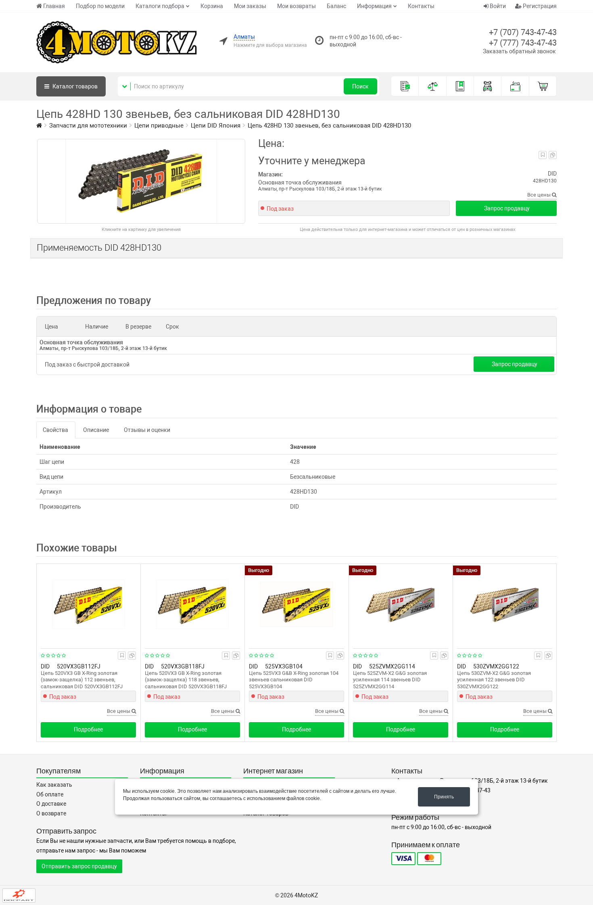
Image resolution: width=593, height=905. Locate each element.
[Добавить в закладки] (543, 155)
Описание (96, 430)
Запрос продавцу (507, 208)
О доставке (51, 803)
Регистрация (539, 6)
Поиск (360, 86)
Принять (444, 797)
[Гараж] (487, 86)
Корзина (211, 6)
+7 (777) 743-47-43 (523, 43)
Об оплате (49, 794)
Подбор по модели (100, 6)
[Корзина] (543, 86)
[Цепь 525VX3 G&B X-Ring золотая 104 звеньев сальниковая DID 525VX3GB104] (296, 604)
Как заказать (54, 784)
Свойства (55, 430)
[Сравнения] (432, 86)
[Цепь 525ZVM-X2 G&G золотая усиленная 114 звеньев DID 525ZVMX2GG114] (400, 604)
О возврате (51, 813)
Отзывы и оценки (147, 430)
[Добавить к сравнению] (552, 155)
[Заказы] (405, 86)
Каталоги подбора (160, 6)
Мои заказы (250, 6)
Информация (374, 6)
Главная (54, 6)
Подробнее (88, 729)
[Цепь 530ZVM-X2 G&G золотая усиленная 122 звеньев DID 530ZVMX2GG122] (504, 604)
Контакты (421, 6)
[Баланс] (515, 86)
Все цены (539, 195)
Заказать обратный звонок (519, 51)
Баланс (336, 6)
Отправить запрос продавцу (79, 866)
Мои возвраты (296, 6)
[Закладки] (460, 86)
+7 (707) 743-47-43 (523, 32)
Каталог (74, 86)
